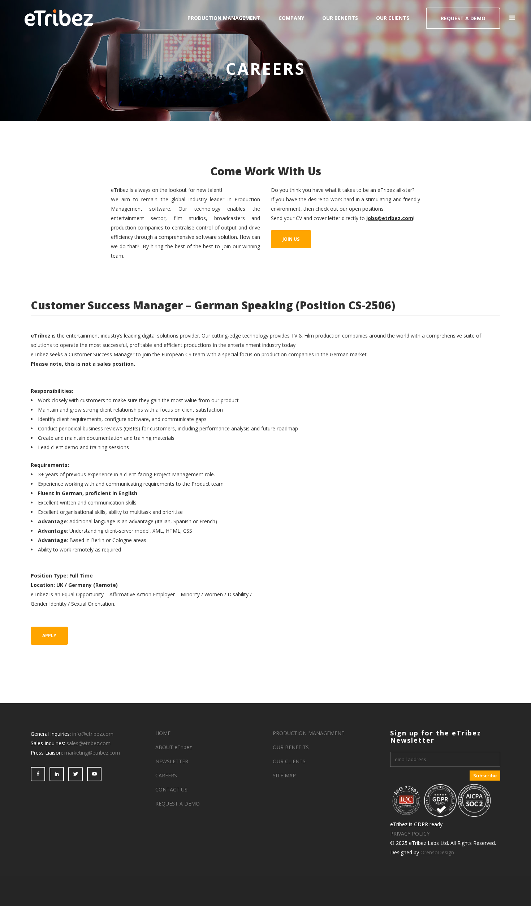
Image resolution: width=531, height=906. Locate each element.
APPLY (49, 635)
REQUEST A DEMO (463, 18)
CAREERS (166, 775)
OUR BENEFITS (291, 747)
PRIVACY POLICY (409, 833)
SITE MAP (284, 775)
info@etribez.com (92, 733)
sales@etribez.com (88, 743)
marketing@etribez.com (92, 752)
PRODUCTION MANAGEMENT (309, 733)
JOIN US (290, 239)
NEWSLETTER (171, 761)
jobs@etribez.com (389, 218)
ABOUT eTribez (173, 747)
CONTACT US (171, 789)
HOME (162, 733)
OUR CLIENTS (289, 761)
